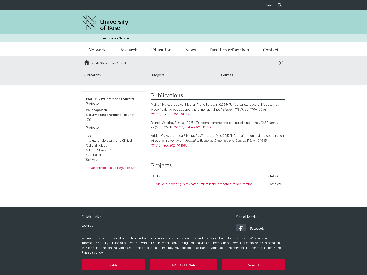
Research (128, 50)
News (190, 50)
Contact (271, 50)
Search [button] (270, 5)
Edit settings (183, 264)
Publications (92, 75)
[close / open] (281, 63)
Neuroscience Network (115, 38)
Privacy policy (92, 252)
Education (161, 50)
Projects (158, 75)
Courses (227, 75)
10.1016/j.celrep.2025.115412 (192, 127)
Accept (254, 264)
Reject (113, 264)
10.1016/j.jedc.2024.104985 (169, 145)
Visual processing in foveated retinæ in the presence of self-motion (204, 184)
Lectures (87, 225)
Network (97, 50)
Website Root (86, 62)
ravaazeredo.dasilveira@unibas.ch (112, 168)
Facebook (257, 228)
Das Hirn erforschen (229, 50)
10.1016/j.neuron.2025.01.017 (170, 114)
